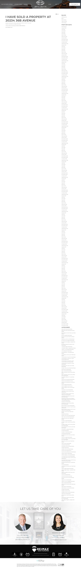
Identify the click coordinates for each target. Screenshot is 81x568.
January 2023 (64, 87)
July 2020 (63, 128)
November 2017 (65, 174)
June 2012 (63, 266)
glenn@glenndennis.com (22, 539)
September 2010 (65, 296)
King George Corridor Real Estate (68, 405)
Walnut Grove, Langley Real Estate (68, 481)
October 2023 (64, 74)
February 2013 (64, 255)
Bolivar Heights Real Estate (67, 335)
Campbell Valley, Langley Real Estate (69, 348)
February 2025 (64, 53)
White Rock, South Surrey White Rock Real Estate (68, 498)
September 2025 (65, 43)
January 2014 (64, 239)
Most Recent (64, 26)
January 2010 (64, 308)
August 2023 (64, 77)
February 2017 (64, 187)
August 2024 (64, 62)
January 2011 (64, 291)
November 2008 (65, 325)
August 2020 (64, 127)
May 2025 (63, 49)
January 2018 (64, 171)
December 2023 (65, 72)
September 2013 (65, 245)
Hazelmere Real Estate (66, 401)
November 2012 (65, 259)
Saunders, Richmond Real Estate (68, 446)
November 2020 (65, 123)
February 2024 (64, 70)
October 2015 (64, 210)
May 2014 (63, 234)
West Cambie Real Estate (66, 482)
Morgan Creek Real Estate (67, 420)
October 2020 (64, 124)
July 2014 (63, 231)
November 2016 (65, 191)
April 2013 (63, 252)
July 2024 (63, 63)
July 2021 (63, 111)
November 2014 (65, 225)
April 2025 (63, 50)
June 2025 (63, 47)
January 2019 (64, 154)
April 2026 (63, 33)
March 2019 (64, 151)
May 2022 (63, 97)
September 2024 (65, 60)
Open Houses (64, 21)
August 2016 (64, 195)
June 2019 (63, 147)
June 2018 (63, 164)
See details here (9, 27)
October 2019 (64, 141)
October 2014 (64, 227)
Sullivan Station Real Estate (67, 453)
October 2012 (64, 261)
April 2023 (63, 83)
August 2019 (64, 144)
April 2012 (63, 269)
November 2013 (65, 242)
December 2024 (65, 56)
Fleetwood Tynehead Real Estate (68, 379)
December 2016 (65, 190)
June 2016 (63, 198)
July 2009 (63, 315)
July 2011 (63, 282)
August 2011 (64, 281)
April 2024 (63, 67)
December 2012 (65, 258)
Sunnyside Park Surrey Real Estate (68, 456)
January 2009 (64, 322)
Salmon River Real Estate (66, 443)
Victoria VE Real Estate (66, 474)
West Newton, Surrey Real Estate (68, 487)
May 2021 (63, 114)
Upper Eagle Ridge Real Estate (67, 468)
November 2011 (64, 276)
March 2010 (64, 305)
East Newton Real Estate (66, 369)
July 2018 (63, 163)
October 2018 (64, 158)
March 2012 (64, 271)
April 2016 (63, 201)
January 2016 (64, 205)
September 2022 (65, 93)
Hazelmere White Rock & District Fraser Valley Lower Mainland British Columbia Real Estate (68, 399)
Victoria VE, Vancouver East (67, 476)
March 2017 (64, 185)
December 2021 (65, 104)
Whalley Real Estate (65, 489)
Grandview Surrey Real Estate (67, 389)
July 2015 (63, 214)
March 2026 (64, 35)
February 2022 (64, 101)
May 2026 (63, 32)
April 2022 (63, 99)
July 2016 (63, 197)
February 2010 (64, 306)
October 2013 (64, 244)
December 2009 (65, 309)
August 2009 (64, 313)
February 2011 (64, 289)
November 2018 (65, 157)
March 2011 (64, 288)
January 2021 (64, 120)
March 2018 (64, 168)
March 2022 (64, 100)
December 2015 (65, 207)
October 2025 (64, 42)
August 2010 (64, 298)
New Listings (64, 19)
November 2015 (65, 208)
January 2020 (64, 137)
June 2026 (63, 30)
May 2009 (63, 318)
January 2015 (64, 222)
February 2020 (64, 136)
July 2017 (63, 180)
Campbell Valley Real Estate (67, 346)
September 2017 (65, 177)
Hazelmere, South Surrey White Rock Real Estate (68, 403)
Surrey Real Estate (65, 464)
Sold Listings (64, 22)
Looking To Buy (18, 4)
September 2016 (65, 194)
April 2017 (63, 184)
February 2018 (64, 170)
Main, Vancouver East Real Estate (68, 416)
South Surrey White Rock (66, 450)
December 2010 (65, 292)
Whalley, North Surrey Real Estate (68, 492)
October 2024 (64, 59)
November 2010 (65, 293)
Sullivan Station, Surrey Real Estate (68, 454)
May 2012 (63, 268)
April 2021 (63, 116)
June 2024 (63, 64)
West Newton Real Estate (66, 486)
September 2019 (65, 143)
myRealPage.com (41, 561)
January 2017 (64, 188)
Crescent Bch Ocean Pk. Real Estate (69, 357)
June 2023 (63, 80)
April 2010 (63, 303)
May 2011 (63, 285)
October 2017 (64, 175)
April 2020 (63, 133)
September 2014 (65, 228)
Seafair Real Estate (65, 447)
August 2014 (64, 229)
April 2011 (63, 286)
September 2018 (65, 160)
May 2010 (63, 302)
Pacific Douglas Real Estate (67, 437)
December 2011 (64, 275)
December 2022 (65, 89)
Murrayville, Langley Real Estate (68, 429)
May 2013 (63, 251)
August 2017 (64, 178)
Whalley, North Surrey (66, 490)
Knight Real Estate (65, 413)
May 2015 (63, 217)
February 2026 (64, 36)
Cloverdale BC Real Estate (67, 350)
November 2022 (65, 90)
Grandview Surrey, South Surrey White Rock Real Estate (68, 394)
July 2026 (63, 29)
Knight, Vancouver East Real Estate (68, 415)
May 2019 (63, 148)
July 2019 (63, 146)
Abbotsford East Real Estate (67, 329)
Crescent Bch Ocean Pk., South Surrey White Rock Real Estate (68, 361)
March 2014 (64, 237)
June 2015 (63, 215)
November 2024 (65, 57)
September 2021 (65, 109)
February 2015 (64, 221)
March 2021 (64, 117)
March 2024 (64, 69)
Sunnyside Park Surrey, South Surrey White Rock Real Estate (69, 460)
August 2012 (64, 264)
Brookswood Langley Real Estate (68, 340)
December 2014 (65, 224)
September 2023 (65, 76)
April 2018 (63, 167)
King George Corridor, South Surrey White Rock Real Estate (68, 410)
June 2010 (63, 301)
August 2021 (64, 110)
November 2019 (65, 140)
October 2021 (64, 107)
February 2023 (64, 86)
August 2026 (64, 27)
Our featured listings (7, 4)
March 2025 (64, 52)
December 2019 (65, 138)
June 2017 (63, 181)
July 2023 (63, 79)
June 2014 (63, 232)
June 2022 (63, 96)
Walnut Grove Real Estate (66, 479)
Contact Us (75, 4)
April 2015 (63, 218)
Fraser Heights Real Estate (67, 384)
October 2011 (64, 278)
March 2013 (64, 254)
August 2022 (64, 94)
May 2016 (63, 200)
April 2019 (63, 150)
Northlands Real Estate (66, 433)
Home (49, 4)
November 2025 (65, 40)
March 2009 (64, 319)
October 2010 (64, 295)
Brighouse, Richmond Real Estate (68, 339)
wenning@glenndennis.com (58, 539)
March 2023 (64, 84)
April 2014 (63, 235)
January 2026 (64, 37)
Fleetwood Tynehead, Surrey (67, 380)
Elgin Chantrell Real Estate (67, 370)
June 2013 (63, 249)
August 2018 (64, 161)
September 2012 (65, 262)
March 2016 (64, 202)
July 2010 (63, 299)
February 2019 (64, 153)
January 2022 (64, 103)
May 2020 (63, 131)
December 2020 (65, 121)
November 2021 (65, 106)
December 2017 (65, 173)
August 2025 (64, 45)
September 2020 (65, 126)
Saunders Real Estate (66, 444)
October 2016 (64, 192)
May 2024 (63, 66)
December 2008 (65, 323)
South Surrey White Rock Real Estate (69, 451)
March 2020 (64, 134)
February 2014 (64, 238)
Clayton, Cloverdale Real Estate (68, 349)
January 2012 (64, 274)
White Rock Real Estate (66, 493)
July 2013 (63, 248)
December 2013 (65, 241)
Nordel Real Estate (65, 430)
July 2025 (63, 46)
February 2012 (64, 272)
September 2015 (65, 211)
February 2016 (64, 204)
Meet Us (57, 4)
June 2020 (63, 130)
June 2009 (64, 316)
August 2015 (64, 212)
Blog (64, 4)
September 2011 (65, 279)
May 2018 (63, 165)
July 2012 (63, 265)
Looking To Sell (28, 4)
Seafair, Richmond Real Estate (67, 449)
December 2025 (65, 39)
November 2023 (65, 73)
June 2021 (63, 113)
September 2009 (65, 312)
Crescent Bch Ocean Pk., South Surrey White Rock (68, 359)
